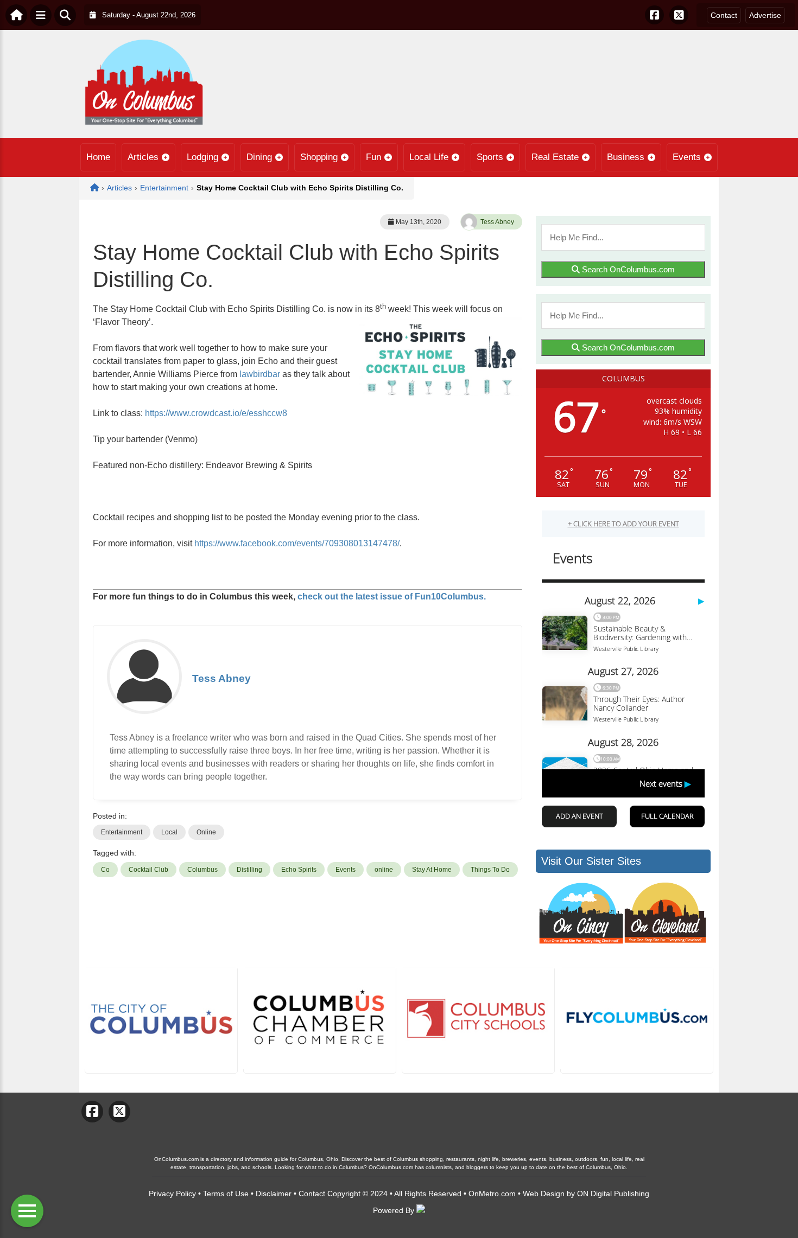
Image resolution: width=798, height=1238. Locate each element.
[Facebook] (654, 14)
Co (105, 869)
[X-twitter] (678, 14)
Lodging (202, 157)
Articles (143, 157)
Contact (724, 15)
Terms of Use (226, 1193)
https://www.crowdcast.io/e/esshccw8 (216, 413)
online (384, 869)
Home (98, 157)
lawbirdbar (259, 374)
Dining (259, 157)
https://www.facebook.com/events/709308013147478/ (297, 543)
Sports (490, 157)
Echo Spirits (298, 869)
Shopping (319, 157)
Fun (373, 157)
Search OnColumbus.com (627, 269)
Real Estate (555, 157)
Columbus (202, 869)
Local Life (428, 157)
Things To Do (490, 869)
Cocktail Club (148, 869)
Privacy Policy (172, 1193)
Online (206, 832)
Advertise (765, 15)
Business (625, 157)
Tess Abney (497, 222)
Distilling (249, 869)
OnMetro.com (492, 1193)
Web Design (544, 1193)
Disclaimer (274, 1193)
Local (169, 832)
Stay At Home (432, 869)
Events (687, 157)
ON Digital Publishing (613, 1193)
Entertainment (121, 832)
